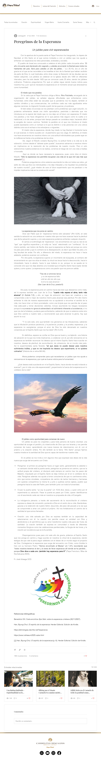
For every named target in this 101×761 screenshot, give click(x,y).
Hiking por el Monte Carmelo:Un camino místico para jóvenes (50, 691)
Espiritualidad (36, 22)
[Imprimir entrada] (25, 650)
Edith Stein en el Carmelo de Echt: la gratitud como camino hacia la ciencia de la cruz (82, 691)
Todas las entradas (10, 22)
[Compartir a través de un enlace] (20, 650)
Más (87, 22)
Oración (24, 22)
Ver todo (94, 667)
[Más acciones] (86, 36)
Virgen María (49, 22)
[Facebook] (59, 753)
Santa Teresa (77, 22)
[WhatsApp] (42, 753)
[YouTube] (48, 753)
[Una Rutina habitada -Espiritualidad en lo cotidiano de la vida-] (18, 679)
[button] (94, 22)
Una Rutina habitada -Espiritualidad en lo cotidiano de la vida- (15, 691)
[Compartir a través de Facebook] (15, 650)
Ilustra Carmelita (63, 22)
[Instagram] (53, 753)
